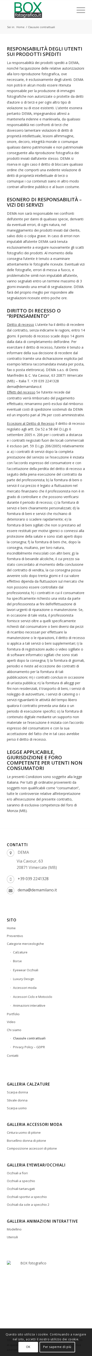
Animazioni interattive (29, 1005)
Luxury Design (23, 979)
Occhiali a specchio (21, 1181)
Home (11, 928)
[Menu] (78, 10)
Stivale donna (17, 1100)
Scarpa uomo (17, 1108)
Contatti (12, 1055)
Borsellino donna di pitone (26, 1140)
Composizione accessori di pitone (32, 1148)
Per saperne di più (57, 1347)
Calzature (20, 952)
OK (28, 1347)
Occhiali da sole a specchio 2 (28, 1204)
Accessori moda (25, 987)
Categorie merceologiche (25, 943)
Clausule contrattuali (29, 1038)
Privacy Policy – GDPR (29, 1047)
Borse (17, 961)
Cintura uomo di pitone (24, 1132)
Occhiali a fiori (17, 1173)
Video (11, 1022)
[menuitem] (78, 10)
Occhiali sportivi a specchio (27, 1197)
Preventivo (15, 936)
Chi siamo (14, 1030)
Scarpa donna (17, 1092)
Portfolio (13, 1014)
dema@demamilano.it (37, 890)
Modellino (14, 1229)
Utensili (12, 1237)
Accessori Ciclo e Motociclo (32, 996)
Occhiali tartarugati (21, 1188)
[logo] (38, 10)
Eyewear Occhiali (25, 970)
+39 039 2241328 (33, 878)
